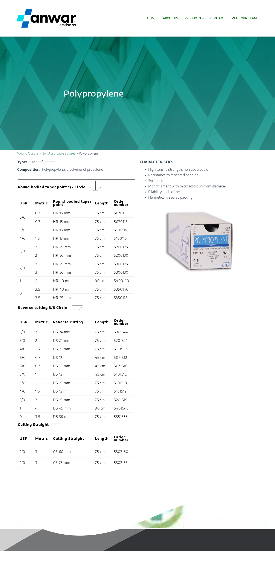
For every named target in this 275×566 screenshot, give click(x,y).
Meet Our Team (244, 18)
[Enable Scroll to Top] (266, 557)
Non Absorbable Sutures (58, 153)
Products (193, 18)
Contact (217, 18)
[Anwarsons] (46, 18)
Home (151, 18)
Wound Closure (27, 153)
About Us (170, 18)
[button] (203, 18)
